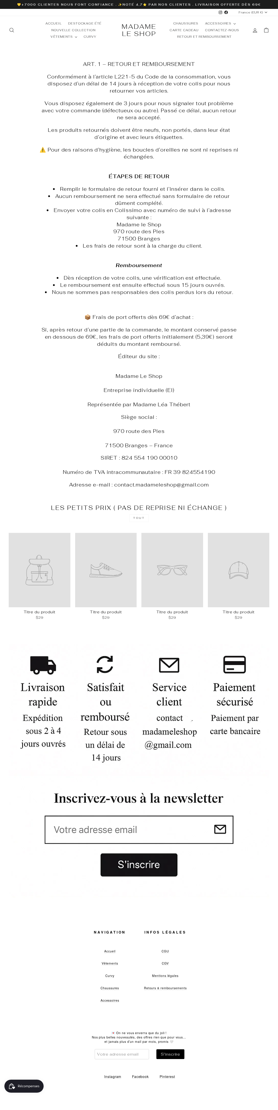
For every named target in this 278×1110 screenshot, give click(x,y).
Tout (139, 518)
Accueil (53, 23)
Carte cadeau (184, 30)
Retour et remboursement (204, 37)
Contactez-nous (222, 30)
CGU (165, 951)
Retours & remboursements (165, 988)
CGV (165, 963)
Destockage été (85, 23)
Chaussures (186, 23)
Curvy (90, 37)
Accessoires (219, 23)
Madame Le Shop (139, 30)
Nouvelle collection (73, 30)
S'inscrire (170, 1054)
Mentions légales (165, 975)
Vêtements (62, 37)
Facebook (140, 1076)
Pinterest (167, 1076)
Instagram (112, 1076)
